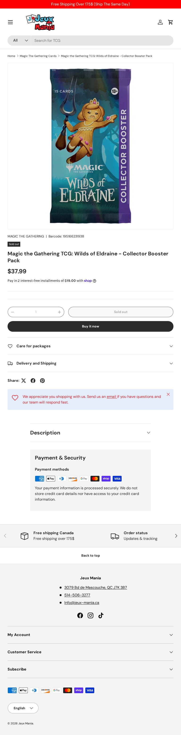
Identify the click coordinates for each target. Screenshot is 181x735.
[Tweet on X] (23, 380)
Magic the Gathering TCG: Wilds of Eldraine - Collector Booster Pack (106, 56)
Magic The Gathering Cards (38, 56)
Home (11, 56)
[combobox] (90, 40)
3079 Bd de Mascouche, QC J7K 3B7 (95, 587)
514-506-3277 (77, 595)
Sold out (121, 312)
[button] (170, 22)
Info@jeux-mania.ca (81, 602)
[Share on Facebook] (33, 380)
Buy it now (90, 326)
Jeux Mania (25, 723)
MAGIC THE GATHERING (26, 236)
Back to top (90, 555)
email (112, 396)
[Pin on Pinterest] (42, 380)
